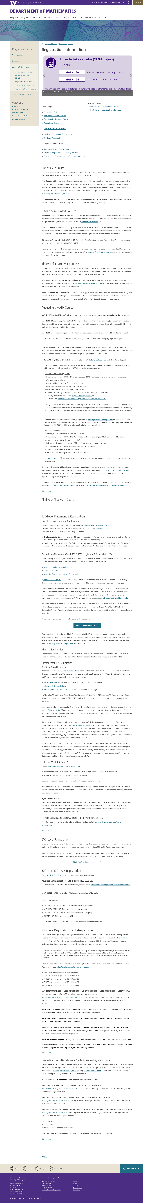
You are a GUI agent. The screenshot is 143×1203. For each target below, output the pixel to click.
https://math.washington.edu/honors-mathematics (110, 885)
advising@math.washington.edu (56, 193)
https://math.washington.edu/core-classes (73, 967)
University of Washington (22, 1198)
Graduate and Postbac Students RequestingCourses (64, 156)
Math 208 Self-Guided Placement (86, 862)
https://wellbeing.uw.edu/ (82, 395)
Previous (44, 75)
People (13, 17)
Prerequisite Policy (51, 112)
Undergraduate (18, 55)
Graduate (16, 61)
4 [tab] (123, 94)
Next (130, 75)
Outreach (46, 17)
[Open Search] (129, 2)
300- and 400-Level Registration (56, 149)
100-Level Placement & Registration (58, 134)
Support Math (133, 1169)
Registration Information (23, 82)
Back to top (46, 491)
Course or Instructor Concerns (25, 89)
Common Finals (17, 113)
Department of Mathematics (43, 11)
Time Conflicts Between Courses (56, 119)
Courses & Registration (66, 44)
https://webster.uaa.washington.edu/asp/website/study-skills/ (82, 399)
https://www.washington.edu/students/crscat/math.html (63, 997)
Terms (75, 1184)
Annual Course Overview (23, 72)
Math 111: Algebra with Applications (58, 567)
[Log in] (124, 2)
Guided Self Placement (86, 625)
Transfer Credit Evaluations (24, 85)
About (101, 17)
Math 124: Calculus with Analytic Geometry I (61, 574)
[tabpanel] (87, 75)
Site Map (75, 1186)
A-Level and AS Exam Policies (55, 686)
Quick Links (114, 2)
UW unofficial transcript (51, 710)
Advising (15, 106)
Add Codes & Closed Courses (55, 116)
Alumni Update (77, 1188)
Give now (139, 2)
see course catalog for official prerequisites (64, 766)
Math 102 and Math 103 (52, 580)
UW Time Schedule (57, 875)
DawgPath (85, 528)
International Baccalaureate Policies (58, 689)
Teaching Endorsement (21, 94)
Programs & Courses (29, 17)
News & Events (74, 17)
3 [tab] (120, 94)
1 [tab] (113, 94)
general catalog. (103, 525)
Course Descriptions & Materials (23, 77)
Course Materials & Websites (22, 116)
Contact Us (76, 1190)
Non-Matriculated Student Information (105, 106)
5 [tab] (126, 94)
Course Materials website (82, 725)
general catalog (103, 528)
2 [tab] (116, 94)
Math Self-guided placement (96, 360)
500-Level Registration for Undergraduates (61, 152)
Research (59, 17)
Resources (89, 17)
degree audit (90, 525)
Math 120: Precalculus (52, 570)
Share (45, 1157)
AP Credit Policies (50, 682)
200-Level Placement (52, 138)
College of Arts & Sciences (99, 2)
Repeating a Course (51, 123)
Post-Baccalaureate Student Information (106, 110)
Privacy (75, 1182)
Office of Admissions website (68, 671)
